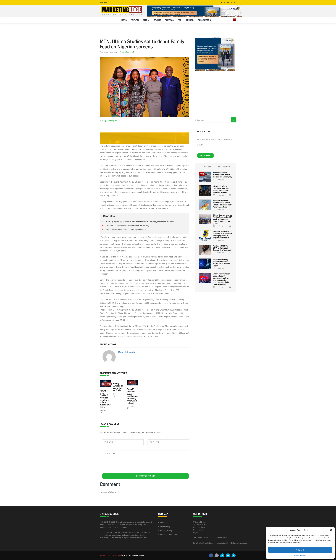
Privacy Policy (166, 530)
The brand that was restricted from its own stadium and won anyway (222, 175)
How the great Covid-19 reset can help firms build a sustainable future (105, 399)
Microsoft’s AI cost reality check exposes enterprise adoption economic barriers (221, 189)
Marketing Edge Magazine (110, 555)
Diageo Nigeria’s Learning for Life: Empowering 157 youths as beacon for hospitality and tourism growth (222, 219)
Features (135, 20)
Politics (169, 20)
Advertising (165, 526)
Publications (204, 20)
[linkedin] (231, 2)
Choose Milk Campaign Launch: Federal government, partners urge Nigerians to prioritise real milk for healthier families (221, 279)
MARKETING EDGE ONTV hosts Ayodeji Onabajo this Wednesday (222, 248)
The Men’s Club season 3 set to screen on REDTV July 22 (128, 225)
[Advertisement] (215, 94)
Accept (300, 550)
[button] (330, 530)
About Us (164, 522)
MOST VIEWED (224, 167)
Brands (157, 20)
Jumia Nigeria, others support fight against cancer (126, 229)
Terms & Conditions (168, 534)
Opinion (190, 20)
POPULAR (207, 167)
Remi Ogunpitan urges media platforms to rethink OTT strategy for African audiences (140, 221)
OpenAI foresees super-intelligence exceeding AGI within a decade (132, 396)
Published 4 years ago (109, 52)
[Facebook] (225, 2)
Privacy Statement (300, 555)
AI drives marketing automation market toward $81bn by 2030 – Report (222, 262)
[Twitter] (221, 2)
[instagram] (227, 2)
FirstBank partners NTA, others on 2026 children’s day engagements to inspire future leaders (222, 234)
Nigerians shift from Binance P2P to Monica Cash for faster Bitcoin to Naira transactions (222, 203)
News (124, 20)
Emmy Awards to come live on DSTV (118, 387)
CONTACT (103, 2)
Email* (200, 145)
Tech (180, 20)
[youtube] (234, 2)
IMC (145, 20)
